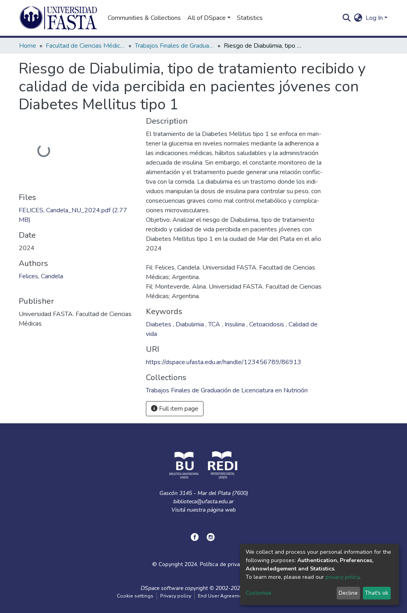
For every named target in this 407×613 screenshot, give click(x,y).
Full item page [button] (177, 408)
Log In (374, 18)
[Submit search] (347, 18)
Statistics (250, 18)
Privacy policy (175, 596)
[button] (358, 18)
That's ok (376, 593)
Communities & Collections (144, 18)
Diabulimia (190, 324)
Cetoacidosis (267, 324)
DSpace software (162, 588)
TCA (215, 324)
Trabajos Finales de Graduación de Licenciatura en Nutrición (174, 45)
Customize (258, 593)
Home (27, 45)
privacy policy (342, 577)
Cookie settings (135, 596)
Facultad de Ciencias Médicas (85, 45)
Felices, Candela (41, 276)
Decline (348, 593)
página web (221, 510)
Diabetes (159, 324)
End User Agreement (222, 596)
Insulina (235, 324)
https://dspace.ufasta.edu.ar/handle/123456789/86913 (223, 362)
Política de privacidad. (227, 564)
